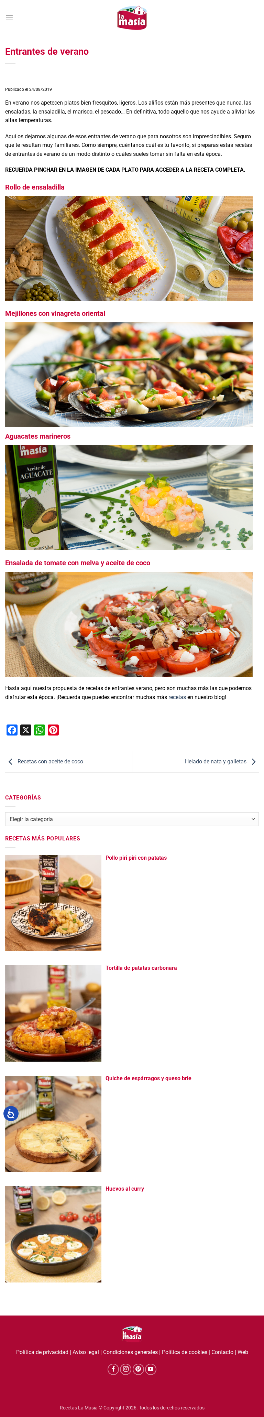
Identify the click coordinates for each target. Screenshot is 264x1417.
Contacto (222, 1352)
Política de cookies (184, 1352)
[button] (9, 17)
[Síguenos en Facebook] (113, 1369)
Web (243, 1352)
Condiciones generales (130, 1352)
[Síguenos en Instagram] (125, 1369)
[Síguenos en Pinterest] (138, 1369)
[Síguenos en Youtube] (150, 1369)
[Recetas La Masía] (132, 18)
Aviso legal (86, 1352)
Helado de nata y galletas (216, 761)
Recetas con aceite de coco (49, 761)
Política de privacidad (42, 1352)
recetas (177, 697)
